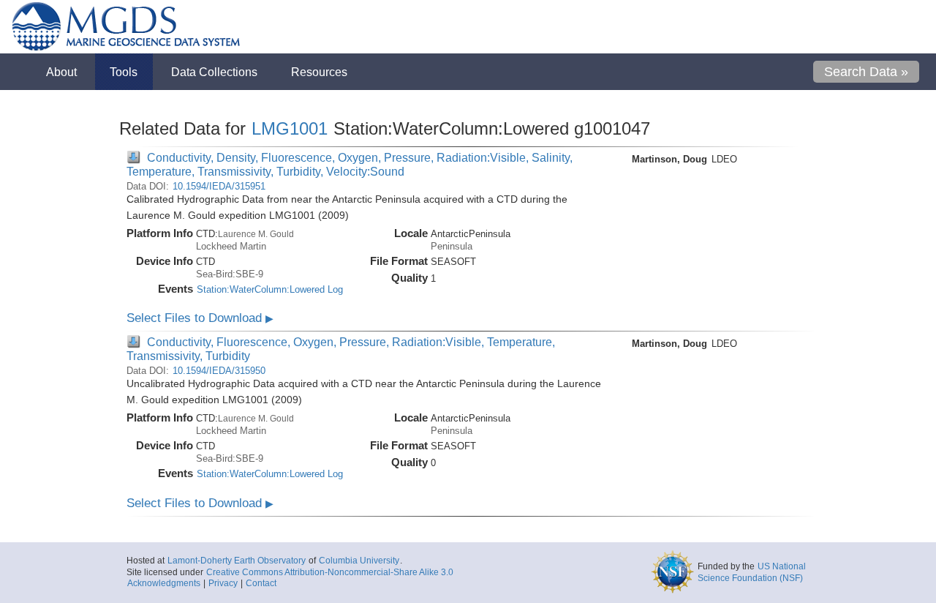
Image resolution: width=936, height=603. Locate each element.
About (61, 71)
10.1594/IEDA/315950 (219, 370)
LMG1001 (290, 128)
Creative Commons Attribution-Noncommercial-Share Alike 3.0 (329, 572)
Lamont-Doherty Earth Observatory (236, 560)
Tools (123, 71)
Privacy (223, 583)
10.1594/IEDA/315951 (219, 186)
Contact (261, 583)
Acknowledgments (163, 583)
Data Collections (214, 71)
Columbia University (359, 560)
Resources (319, 71)
